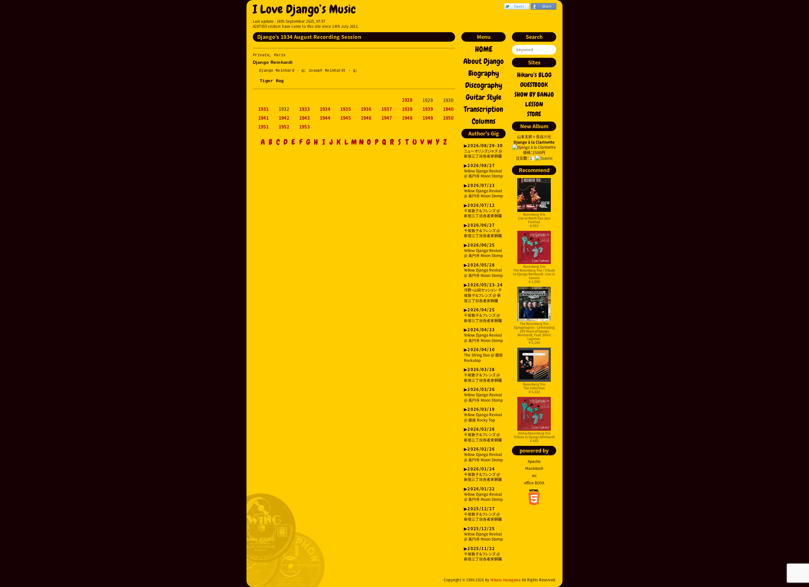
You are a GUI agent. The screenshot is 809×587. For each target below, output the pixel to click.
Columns (484, 121)
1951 (263, 127)
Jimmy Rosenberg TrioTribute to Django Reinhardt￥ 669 (534, 437)
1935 (345, 109)
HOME (483, 49)
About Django (483, 61)
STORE (534, 114)
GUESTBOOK (534, 85)
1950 (448, 118)
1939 (428, 109)
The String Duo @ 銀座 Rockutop (483, 355)
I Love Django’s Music (304, 9)
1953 (304, 127)
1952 (284, 127)
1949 (428, 118)
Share (546, 6)
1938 (407, 109)
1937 (386, 109)
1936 (366, 109)
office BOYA (534, 483)
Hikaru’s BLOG (534, 75)
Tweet (519, 6)
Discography (483, 85)
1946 (366, 118)
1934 (325, 109)
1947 (386, 118)
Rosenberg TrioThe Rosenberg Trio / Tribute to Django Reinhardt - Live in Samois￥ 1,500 (534, 274)
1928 (407, 100)
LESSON (534, 104)
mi (534, 475)
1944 (325, 118)
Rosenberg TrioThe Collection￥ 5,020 (534, 388)
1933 (304, 109)
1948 (407, 118)
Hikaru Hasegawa (505, 580)
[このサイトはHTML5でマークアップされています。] (534, 503)
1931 (263, 109)
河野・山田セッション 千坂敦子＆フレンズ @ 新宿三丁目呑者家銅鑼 (483, 293)
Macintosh (534, 468)
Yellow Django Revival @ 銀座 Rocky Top (483, 414)
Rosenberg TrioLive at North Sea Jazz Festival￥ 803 (534, 220)
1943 (304, 118)
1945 (345, 118)
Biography (483, 73)
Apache (534, 461)
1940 (448, 109)
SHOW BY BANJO (534, 94)
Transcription (483, 109)
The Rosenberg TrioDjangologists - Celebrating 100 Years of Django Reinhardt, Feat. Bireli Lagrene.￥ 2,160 (534, 333)
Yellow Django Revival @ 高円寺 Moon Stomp (483, 171)
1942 (284, 118)
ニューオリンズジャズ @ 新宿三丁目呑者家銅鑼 (483, 151)
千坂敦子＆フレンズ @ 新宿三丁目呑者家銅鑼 (483, 211)
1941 (263, 118)
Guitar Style (484, 97)
